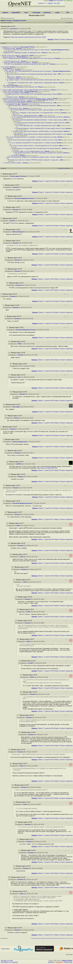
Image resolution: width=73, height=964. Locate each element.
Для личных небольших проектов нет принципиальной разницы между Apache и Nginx (32, 74)
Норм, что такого (9, 69)
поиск (26, 12)
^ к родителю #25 (48, 576)
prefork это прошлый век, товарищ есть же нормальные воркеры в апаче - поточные (31, 157)
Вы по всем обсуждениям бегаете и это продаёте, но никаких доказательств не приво (32, 137)
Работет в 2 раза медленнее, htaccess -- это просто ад (19, 100)
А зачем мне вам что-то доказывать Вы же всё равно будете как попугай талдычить (36, 148)
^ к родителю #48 (48, 688)
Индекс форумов (53, 938)
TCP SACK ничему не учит (12, 61)
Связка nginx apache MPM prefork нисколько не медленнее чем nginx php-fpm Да (29, 102)
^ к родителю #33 (48, 798)
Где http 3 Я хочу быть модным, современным (15, 55)
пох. (58, 79)
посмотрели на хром (9, 48)
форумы (5, 12)
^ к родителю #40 (48, 423)
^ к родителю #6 (48, 337)
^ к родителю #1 (48, 192)
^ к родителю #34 (48, 657)
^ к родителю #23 (48, 550)
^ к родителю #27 (48, 605)
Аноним (44, 52)
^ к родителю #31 (48, 781)
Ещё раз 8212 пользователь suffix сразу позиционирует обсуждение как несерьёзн (38, 152)
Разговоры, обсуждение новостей (15, 20)
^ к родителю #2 (48, 203)
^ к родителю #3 (48, 236)
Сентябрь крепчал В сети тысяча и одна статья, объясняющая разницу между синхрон (31, 94)
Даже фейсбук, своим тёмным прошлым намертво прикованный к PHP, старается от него (40, 134)
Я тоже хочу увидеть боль (15, 78)
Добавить (51, 962)
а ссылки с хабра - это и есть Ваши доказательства (28, 151)
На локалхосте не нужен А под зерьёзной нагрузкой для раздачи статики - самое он (27, 98)
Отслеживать (69, 22)
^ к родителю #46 (48, 400)
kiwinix (32, 55)
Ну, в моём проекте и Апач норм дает (15, 101)
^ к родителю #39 (48, 846)
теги (55, 3)
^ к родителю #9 (48, 457)
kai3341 (59, 94)
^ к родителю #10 (48, 470)
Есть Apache (5, 67)
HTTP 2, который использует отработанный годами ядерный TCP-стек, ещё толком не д (28, 58)
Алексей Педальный (31, 91)
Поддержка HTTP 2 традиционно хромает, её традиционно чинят (22, 52)
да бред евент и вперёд (14, 104)
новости (41, 3)
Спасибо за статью (12, 97)
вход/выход (47, 12)
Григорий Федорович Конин (59, 49)
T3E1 (59, 74)
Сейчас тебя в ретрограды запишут (13, 91)
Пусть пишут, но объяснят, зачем (13, 92)
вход (55, 0)
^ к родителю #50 (48, 290)
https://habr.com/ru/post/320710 (46, 468)
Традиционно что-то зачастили (10, 47)
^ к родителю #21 (48, 371)
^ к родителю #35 (48, 818)
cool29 (67, 122)
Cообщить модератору (66, 39)
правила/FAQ (16, 12)
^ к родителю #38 (48, 671)
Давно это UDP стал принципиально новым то (17, 62)
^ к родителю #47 (48, 745)
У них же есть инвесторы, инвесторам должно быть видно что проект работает (27, 49)
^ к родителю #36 (48, 835)
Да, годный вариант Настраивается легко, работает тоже (21, 87)
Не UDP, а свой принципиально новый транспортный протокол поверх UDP (27, 64)
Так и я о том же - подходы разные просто (25, 115)
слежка (57, 12)
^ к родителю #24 (48, 563)
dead (4, 68)
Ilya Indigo (14, 85)
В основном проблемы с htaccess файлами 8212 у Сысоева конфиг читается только (40, 128)
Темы (59, 938)
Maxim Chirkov (67, 960)
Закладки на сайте (7, 960)
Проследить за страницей (9, 962)
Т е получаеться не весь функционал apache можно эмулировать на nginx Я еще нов (39, 122)
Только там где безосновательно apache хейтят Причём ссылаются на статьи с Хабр (32, 140)
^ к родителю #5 (48, 323)
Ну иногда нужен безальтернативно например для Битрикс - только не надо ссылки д (38, 120)
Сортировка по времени (63, 168)
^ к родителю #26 (48, 593)
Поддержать (59, 962)
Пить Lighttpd (7, 85)
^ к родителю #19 (48, 539)
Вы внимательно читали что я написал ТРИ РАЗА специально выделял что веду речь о (33, 160)
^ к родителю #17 (48, 519)
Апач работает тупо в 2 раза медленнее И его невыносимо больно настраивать (29, 71)
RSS (67, 12)
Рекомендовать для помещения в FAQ (40, 938)
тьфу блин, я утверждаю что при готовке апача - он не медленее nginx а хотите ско (36, 112)
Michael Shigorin (22, 57)
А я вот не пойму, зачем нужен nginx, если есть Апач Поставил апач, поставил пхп (26, 90)
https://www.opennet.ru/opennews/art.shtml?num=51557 (28, 37)
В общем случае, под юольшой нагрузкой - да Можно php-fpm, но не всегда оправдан (38, 131)
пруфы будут (11, 77)
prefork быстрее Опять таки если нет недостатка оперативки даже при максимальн (32, 105)
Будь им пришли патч (9, 57)
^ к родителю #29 (48, 616)
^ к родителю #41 (48, 862)
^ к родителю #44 (48, 265)
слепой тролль (15, 155)
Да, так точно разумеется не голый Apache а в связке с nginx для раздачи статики (35, 110)
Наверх (56, 181)
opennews (13, 28)
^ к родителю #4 (48, 312)
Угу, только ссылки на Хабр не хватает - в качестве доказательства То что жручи (34, 145)
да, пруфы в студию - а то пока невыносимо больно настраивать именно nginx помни (31, 79)
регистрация (60, 0)
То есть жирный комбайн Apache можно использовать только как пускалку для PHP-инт (37, 117)
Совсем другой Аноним (27, 47)
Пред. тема (64, 938)
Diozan (40, 87)
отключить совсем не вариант (13, 162)
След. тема (70, 938)
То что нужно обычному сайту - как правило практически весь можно (36, 125)
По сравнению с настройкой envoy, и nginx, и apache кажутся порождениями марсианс (33, 82)
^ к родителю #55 (48, 924)
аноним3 (18, 48)
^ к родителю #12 (48, 481)
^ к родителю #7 (48, 446)
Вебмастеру (68, 962)
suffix (55, 102)
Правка (56, 39)
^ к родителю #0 (48, 181)
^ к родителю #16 (48, 348)
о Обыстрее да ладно (15, 108)
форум (50, 3)
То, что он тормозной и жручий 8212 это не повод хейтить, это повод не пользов (32, 142)
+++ (46, 3)
